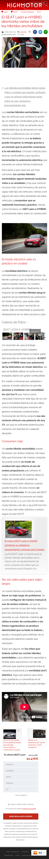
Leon (6, 12)
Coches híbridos (27, 12)
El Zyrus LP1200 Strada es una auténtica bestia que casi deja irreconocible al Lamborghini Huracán (12, 740)
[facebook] (35, 32)
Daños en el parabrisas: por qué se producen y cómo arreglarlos (36, 743)
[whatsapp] (46, 32)
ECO (39, 12)
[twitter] (40, 32)
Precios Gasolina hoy (12, 852)
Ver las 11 (35, 332)
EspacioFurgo (8, 855)
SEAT (15, 12)
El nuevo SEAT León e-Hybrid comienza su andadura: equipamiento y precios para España (24, 545)
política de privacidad (29, 808)
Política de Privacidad (29, 855)
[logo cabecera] (24, 5)
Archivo (17, 855)
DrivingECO (25, 852)
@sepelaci (23, 32)
